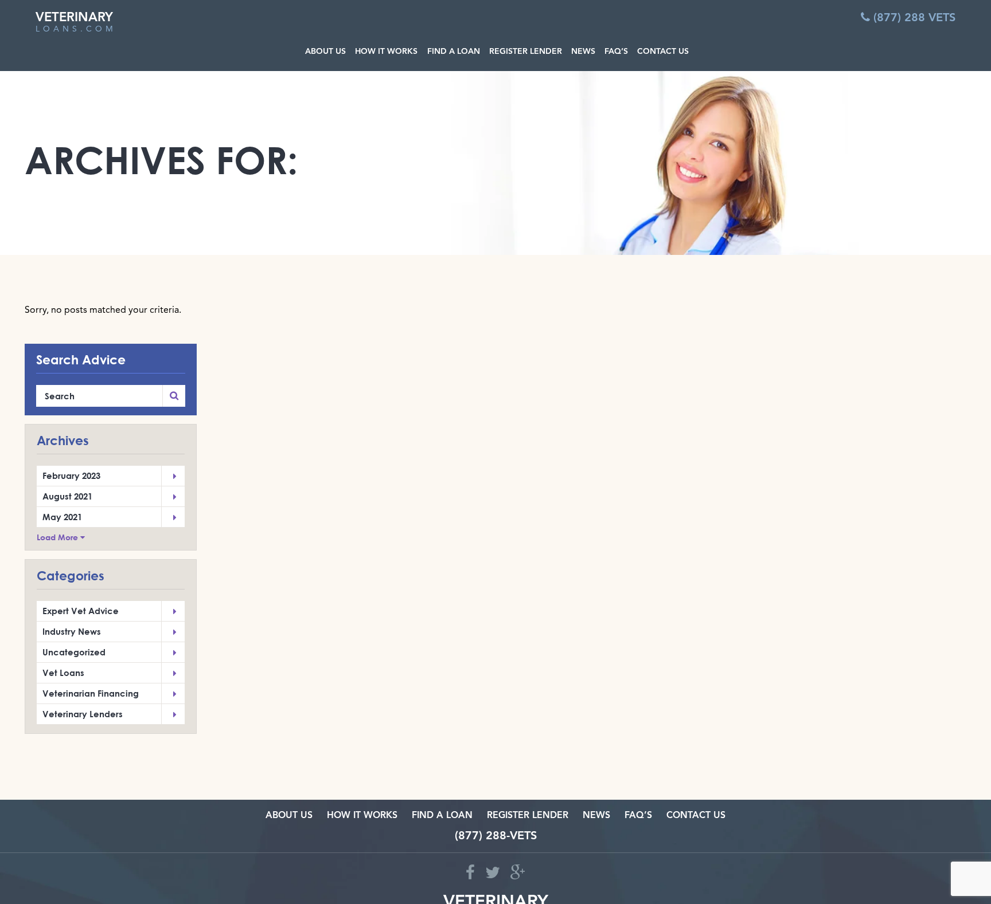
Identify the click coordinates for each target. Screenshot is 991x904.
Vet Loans (63, 672)
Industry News (71, 631)
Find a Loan (442, 815)
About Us (289, 815)
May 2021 (62, 517)
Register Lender (527, 815)
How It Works (362, 815)
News (596, 815)
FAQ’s (638, 815)
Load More (58, 537)
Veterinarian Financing (90, 693)
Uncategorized (74, 652)
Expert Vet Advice (80, 611)
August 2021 (67, 496)
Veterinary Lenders (82, 714)
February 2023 (71, 475)
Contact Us (695, 815)
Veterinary (76, 22)
